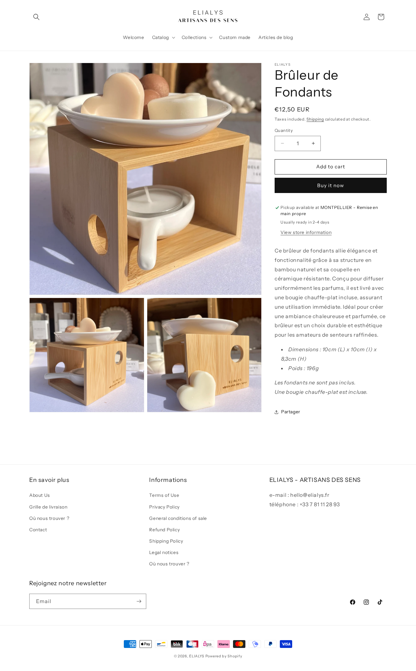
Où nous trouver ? (49, 518)
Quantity (284, 130)
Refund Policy (164, 530)
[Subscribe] (139, 601)
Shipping (315, 119)
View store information (306, 232)
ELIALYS (196, 656)
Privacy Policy (164, 507)
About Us (39, 495)
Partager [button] (290, 412)
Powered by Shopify (223, 656)
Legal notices (163, 552)
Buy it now (330, 185)
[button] (36, 17)
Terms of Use (164, 495)
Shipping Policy (166, 541)
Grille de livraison (48, 507)
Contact (38, 530)
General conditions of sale (178, 518)
